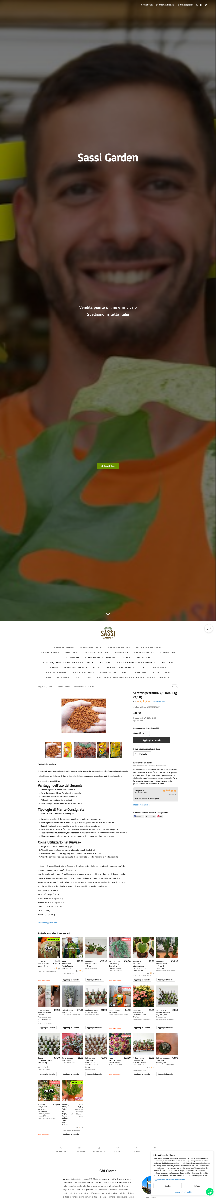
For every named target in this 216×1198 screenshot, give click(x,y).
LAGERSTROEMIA (50, 652)
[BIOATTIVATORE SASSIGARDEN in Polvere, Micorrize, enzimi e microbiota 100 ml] (49, 996)
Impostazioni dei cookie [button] (182, 1192)
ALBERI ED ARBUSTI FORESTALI (101, 657)
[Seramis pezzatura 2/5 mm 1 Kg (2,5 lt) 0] (53, 750)
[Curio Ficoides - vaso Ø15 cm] (72, 996)
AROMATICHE (143, 657)
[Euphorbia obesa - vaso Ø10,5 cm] (96, 996)
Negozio (41, 686)
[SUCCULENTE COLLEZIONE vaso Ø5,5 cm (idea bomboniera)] (167, 996)
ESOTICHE (105, 662)
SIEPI (48, 677)
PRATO (125, 672)
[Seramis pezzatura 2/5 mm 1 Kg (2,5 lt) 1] (67, 750)
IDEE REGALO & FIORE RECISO (120, 667)
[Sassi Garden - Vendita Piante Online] (108, 633)
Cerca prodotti (61, 1151)
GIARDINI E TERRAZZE (75, 667)
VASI (88, 677)
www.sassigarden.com (48, 922)
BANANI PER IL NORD (91, 647)
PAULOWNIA (159, 667)
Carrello (136, 1151)
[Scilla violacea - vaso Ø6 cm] (72, 1044)
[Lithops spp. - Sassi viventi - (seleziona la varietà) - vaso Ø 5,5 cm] (96, 1044)
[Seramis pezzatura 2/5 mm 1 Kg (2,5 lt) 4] (116, 750)
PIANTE (51, 686)
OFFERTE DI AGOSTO (119, 647)
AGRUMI (54, 667)
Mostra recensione (141, 804)
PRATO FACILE (121, 652)
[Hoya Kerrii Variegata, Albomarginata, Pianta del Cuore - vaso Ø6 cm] (143, 947)
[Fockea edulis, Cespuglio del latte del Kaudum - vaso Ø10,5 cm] (143, 1044)
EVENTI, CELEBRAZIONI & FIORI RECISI (136, 662)
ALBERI (126, 657)
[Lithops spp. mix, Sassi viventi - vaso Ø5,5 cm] (167, 1044)
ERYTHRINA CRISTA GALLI (149, 647)
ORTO (144, 667)
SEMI (167, 672)
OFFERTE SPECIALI (144, 652)
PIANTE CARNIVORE (56, 672)
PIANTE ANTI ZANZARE (96, 652)
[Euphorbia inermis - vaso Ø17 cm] (96, 947)
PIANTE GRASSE (108, 672)
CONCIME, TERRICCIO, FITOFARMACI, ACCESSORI (68, 662)
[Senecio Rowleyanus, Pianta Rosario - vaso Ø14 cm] (72, 947)
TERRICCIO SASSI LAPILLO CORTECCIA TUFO (76, 686)
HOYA (96, 667)
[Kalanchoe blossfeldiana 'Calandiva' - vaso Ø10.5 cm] (143, 996)
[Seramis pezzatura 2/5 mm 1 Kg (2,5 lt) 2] (85, 750)
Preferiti (117, 1151)
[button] (142, 753)
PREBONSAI (141, 672)
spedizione (138, 720)
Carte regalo (155, 1151)
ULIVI (77, 677)
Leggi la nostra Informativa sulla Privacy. (169, 1180)
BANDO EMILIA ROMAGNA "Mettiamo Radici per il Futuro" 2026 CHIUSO (133, 677)
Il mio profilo (79, 1151)
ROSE (156, 672)
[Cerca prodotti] (208, 628)
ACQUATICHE (72, 657)
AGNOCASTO (71, 652)
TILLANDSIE (63, 677)
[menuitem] (172, 686)
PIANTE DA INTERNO (83, 672)
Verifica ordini (99, 1151)
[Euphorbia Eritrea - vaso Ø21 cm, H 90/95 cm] (167, 947)
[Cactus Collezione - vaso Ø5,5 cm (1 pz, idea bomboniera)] (49, 1044)
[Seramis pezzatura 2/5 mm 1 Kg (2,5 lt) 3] (103, 750)
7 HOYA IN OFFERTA (64, 647)
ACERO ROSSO (167, 652)
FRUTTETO (167, 662)
